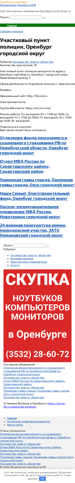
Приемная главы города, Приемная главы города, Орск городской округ (37, 182)
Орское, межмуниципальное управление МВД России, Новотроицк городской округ (30, 211)
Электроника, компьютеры (28, 261)
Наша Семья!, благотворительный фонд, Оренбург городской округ (35, 196)
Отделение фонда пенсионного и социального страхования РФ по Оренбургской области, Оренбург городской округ (34, 145)
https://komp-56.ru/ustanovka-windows (34, 405)
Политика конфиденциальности (28, 421)
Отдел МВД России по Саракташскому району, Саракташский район (25, 166)
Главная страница (11, 31)
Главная (12, 25)
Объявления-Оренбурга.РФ (18, 5)
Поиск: (5, 17)
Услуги (15, 265)
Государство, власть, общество (33, 61)
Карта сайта (15, 424)
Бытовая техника (21, 258)
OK (42, 478)
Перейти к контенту (13, 1)
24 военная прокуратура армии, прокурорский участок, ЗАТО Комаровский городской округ (33, 230)
